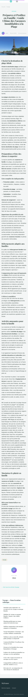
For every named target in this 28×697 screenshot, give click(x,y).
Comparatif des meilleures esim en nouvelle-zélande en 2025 (13, 663)
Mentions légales (6, 688)
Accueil (3, 6)
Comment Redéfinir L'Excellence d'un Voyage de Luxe (14, 642)
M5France (5, 683)
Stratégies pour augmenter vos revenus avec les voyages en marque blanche (13, 609)
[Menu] (17, 1)
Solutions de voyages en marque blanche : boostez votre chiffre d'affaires (12, 616)
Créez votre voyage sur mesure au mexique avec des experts (13, 658)
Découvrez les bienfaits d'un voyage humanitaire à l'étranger (13, 648)
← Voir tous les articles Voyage (10, 587)
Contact (14, 688)
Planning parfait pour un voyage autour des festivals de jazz (12, 622)
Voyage (8, 6)
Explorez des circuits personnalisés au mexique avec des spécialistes (14, 653)
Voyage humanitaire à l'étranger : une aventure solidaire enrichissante (14, 632)
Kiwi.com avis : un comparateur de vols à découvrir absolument (13, 668)
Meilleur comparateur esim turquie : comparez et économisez (13, 627)
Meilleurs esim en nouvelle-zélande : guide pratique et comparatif (14, 637)
